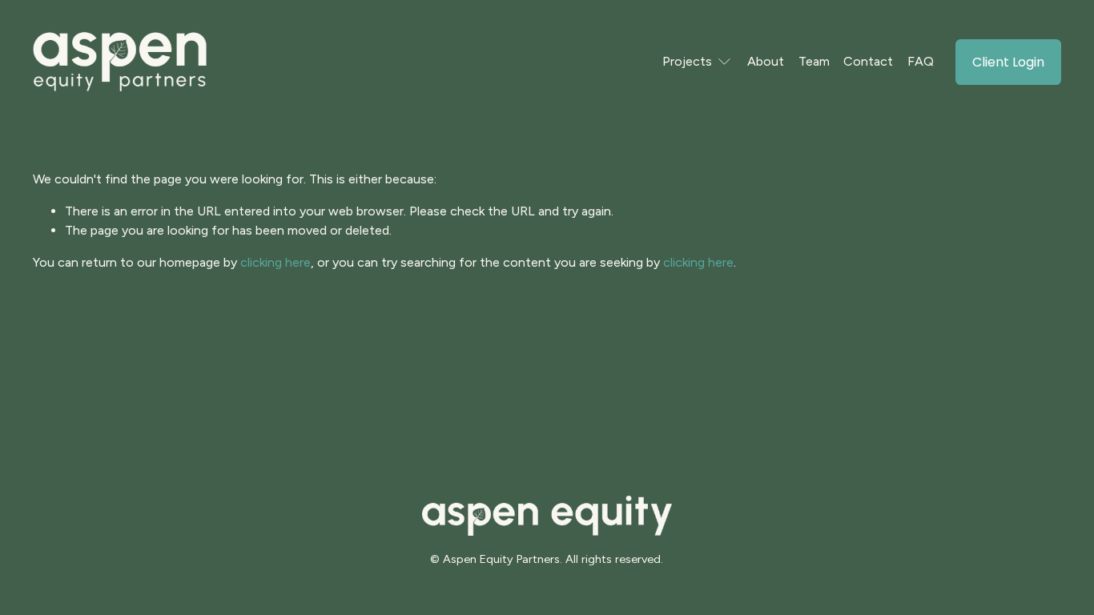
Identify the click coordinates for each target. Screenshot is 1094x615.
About (765, 61)
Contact (868, 61)
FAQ (920, 61)
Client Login (1008, 62)
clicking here (275, 262)
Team (814, 61)
